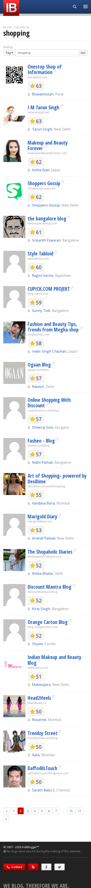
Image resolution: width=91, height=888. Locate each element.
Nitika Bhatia (42, 573)
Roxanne (39, 719)
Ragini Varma (42, 275)
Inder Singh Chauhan (49, 351)
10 (70, 811)
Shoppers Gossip (44, 183)
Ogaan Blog (39, 364)
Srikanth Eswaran (46, 240)
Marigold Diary (42, 516)
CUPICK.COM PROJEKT (49, 288)
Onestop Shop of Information (45, 69)
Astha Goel (40, 170)
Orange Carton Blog (48, 622)
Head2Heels (39, 697)
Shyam (37, 643)
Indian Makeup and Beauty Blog (54, 659)
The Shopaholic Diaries (50, 551)
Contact (17, 867)
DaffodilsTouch (42, 768)
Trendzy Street (42, 733)
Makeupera (41, 684)
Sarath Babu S (43, 790)
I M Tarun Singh (43, 107)
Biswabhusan (42, 94)
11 (79, 811)
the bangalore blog (47, 218)
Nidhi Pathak (42, 462)
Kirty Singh (41, 608)
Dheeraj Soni (42, 427)
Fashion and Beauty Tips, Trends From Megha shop (53, 326)
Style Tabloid (40, 253)
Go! (83, 53)
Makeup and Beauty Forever (48, 145)
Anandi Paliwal (43, 538)
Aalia (36, 754)
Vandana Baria (43, 503)
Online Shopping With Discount (49, 402)
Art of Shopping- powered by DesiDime (57, 478)
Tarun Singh (42, 129)
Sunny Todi (41, 310)
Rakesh (38, 386)
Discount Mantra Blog (49, 586)
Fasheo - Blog (41, 440)
